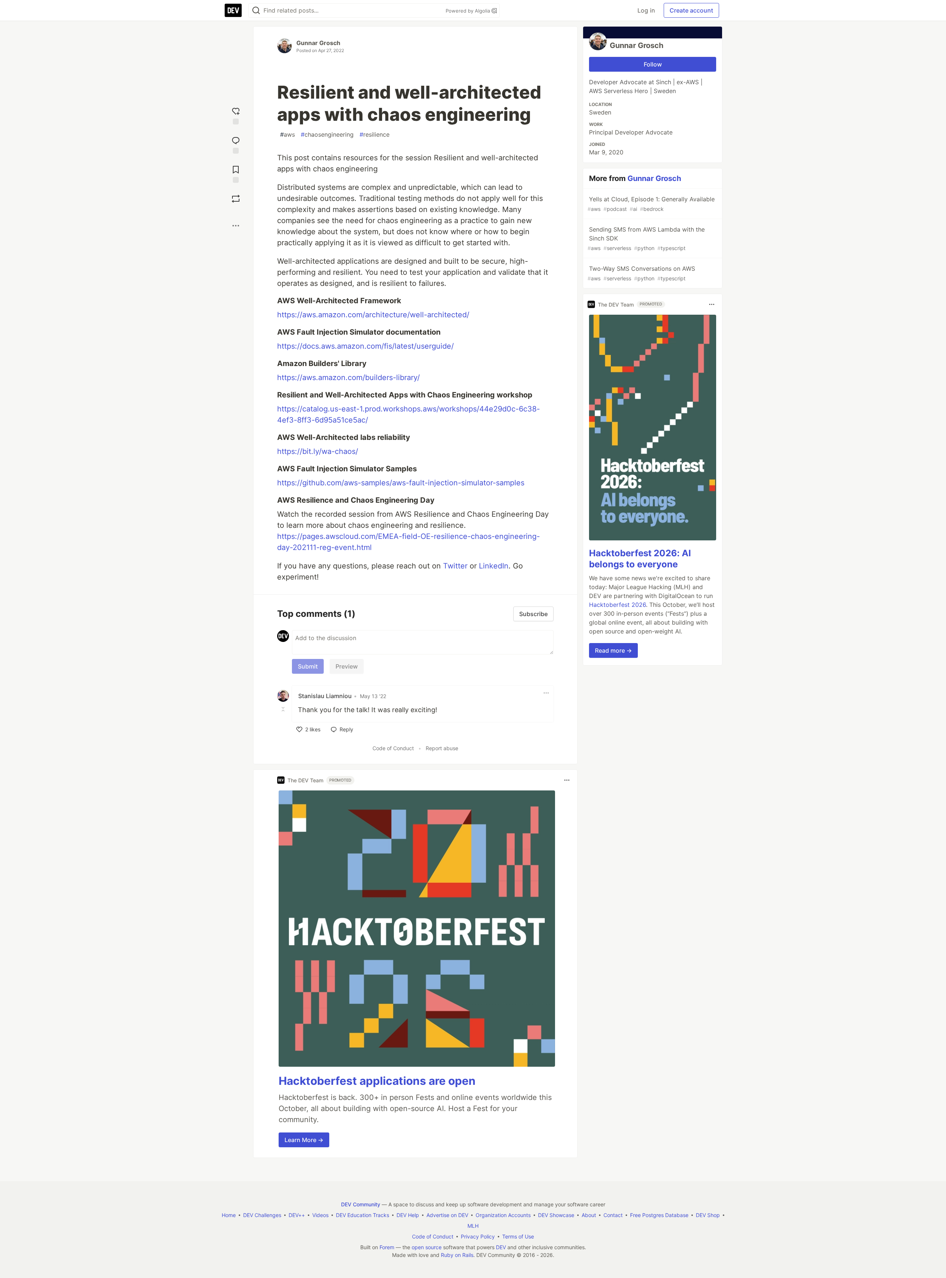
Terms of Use (518, 1236)
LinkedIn (493, 565)
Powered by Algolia (468, 11)
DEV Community (360, 1204)
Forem (387, 1247)
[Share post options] (235, 225)
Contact (613, 1215)
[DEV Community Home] (233, 10)
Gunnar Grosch (318, 43)
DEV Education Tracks (362, 1215)
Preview (347, 666)
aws (287, 134)
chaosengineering (327, 134)
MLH (473, 1226)
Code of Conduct (393, 748)
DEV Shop (708, 1215)
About (589, 1215)
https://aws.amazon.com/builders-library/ (348, 377)
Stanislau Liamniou (325, 696)
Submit (308, 666)
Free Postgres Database (659, 1215)
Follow (653, 64)
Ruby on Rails (457, 1255)
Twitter (455, 565)
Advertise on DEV (447, 1215)
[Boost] (236, 198)
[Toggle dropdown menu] (546, 693)
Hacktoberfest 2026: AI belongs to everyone (640, 559)
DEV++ (297, 1215)
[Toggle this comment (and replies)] (283, 709)
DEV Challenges (262, 1215)
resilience (374, 134)
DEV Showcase (556, 1215)
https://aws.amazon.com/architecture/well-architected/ (373, 314)
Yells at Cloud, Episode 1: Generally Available (651, 203)
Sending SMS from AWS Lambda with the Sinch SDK (646, 238)
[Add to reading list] (236, 173)
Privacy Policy (478, 1236)
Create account (691, 10)
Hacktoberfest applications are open (377, 1080)
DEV (501, 1247)
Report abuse (442, 748)
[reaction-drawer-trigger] (235, 115)
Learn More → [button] (304, 1140)
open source (427, 1247)
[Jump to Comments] (236, 144)
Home (229, 1215)
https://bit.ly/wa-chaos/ (317, 451)
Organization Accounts (503, 1215)
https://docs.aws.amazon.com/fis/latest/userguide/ (365, 346)
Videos (320, 1215)
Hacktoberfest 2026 (617, 604)
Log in (646, 10)
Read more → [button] (613, 650)
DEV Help (408, 1215)
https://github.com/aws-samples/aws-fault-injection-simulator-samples (400, 482)
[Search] (256, 10)
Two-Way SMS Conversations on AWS (641, 273)
